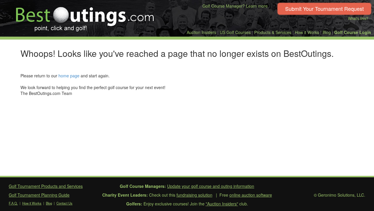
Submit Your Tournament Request (324, 8)
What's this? (358, 18)
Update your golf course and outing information (210, 186)
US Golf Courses (235, 32)
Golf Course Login (352, 32)
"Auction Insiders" (222, 204)
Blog (327, 32)
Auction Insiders (201, 32)
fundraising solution (194, 195)
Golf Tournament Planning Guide (39, 195)
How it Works (307, 32)
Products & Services (272, 32)
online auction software (250, 195)
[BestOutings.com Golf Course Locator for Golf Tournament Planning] (85, 17)
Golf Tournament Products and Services (46, 186)
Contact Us (64, 203)
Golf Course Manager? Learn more (235, 6)
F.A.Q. (13, 203)
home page (68, 76)
